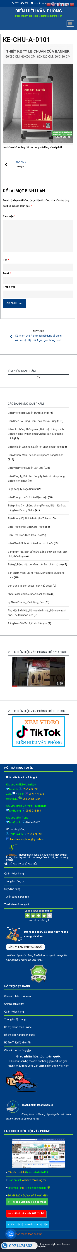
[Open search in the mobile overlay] (38, 378)
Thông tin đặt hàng (15, 1019)
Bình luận (9, 216)
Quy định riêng (12, 889)
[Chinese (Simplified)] (48, 4)
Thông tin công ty (14, 881)
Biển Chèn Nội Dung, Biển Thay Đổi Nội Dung (32, 421)
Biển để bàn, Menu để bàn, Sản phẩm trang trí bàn (35, 455)
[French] (58, 4)
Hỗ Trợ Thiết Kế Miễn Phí (17, 1042)
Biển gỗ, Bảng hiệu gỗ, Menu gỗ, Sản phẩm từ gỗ (35, 564)
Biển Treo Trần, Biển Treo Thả (24, 535)
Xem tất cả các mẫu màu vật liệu (29, 1224)
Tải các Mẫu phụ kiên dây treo (28, 1201)
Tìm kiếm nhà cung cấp (17, 904)
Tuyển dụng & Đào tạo (16, 896)
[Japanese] (62, 4)
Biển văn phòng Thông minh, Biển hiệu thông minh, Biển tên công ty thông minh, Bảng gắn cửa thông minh (36, 434)
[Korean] (67, 4)
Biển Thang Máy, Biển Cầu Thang (26, 526)
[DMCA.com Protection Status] (38, 982)
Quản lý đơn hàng (14, 873)
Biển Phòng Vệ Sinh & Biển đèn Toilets (29, 518)
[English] (53, 4)
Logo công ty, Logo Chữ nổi (23, 489)
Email (7, 273)
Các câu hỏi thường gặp (17, 1050)
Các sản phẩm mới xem (17, 996)
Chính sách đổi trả (14, 1003)
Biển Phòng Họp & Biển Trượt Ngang (28, 412)
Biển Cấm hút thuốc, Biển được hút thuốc (30, 543)
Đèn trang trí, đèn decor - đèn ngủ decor (30, 585)
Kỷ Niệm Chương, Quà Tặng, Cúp (26, 602)
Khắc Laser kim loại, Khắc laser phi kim (29, 594)
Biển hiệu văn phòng (38, 10)
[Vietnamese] (72, 4)
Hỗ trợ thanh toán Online (18, 1027)
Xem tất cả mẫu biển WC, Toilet (26, 1213)
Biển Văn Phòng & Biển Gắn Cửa (25, 467)
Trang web (9, 286)
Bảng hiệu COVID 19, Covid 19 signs (27, 623)
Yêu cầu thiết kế (28, 1172)
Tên (6, 260)
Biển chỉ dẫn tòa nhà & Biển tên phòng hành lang (35, 446)
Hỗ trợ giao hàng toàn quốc (19, 1034)
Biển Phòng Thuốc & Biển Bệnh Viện (27, 497)
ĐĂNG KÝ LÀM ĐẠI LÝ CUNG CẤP (25, 946)
